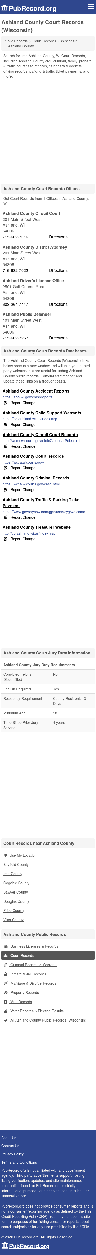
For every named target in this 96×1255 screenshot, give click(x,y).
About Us (8, 1137)
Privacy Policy (12, 1153)
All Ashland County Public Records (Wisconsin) (47, 1020)
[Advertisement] (48, 129)
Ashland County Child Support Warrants (42, 413)
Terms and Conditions (19, 1162)
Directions (58, 237)
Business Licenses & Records (33, 946)
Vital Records (20, 1001)
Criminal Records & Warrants (33, 964)
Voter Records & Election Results (36, 1010)
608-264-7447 (15, 304)
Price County (13, 910)
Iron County (12, 873)
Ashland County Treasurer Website (37, 527)
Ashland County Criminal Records (36, 478)
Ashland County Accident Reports (36, 391)
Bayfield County (16, 864)
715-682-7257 (15, 338)
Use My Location (23, 855)
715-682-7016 (15, 237)
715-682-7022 (15, 270)
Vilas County (13, 919)
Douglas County (16, 901)
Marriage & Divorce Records (32, 983)
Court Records (21, 955)
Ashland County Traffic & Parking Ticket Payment (42, 502)
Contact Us (10, 1145)
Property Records (24, 992)
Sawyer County (15, 892)
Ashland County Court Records (33, 456)
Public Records (15, 40)
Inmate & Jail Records (27, 973)
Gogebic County (16, 882)
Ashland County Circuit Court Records (40, 434)
